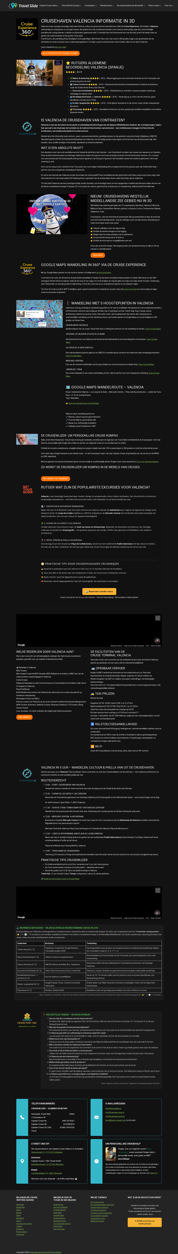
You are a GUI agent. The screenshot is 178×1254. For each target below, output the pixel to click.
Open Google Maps (153, 329)
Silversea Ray (58, 1205)
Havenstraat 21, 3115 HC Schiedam (47, 1152)
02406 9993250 (67, 1127)
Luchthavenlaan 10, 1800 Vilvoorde (46, 1173)
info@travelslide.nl (113, 1108)
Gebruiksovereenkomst (40, 1252)
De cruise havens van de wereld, (130, 5)
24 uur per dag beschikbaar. (147, 462)
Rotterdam (20, 1205)
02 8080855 (69, 1124)
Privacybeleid (55, 1252)
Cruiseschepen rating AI (99, 1207)
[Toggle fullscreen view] (157, 618)
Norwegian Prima (59, 1221)
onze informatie (130, 289)
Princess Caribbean (60, 1207)
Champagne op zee (98, 1218)
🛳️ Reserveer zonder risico (99, 591)
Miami (18, 1210)
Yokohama (20, 1234)
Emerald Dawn (58, 1215)
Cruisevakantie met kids (99, 1216)
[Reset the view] (157, 640)
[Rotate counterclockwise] (155, 640)
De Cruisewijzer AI (97, 1202)
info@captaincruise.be (115, 1116)
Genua (18, 1221)
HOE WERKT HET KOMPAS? (55, 478)
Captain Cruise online (48, 5)
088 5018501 (68, 1121)
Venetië (19, 1226)
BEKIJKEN (98, 255)
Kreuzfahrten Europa (70, 5)
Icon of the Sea (59, 1229)
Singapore (20, 1229)
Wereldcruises (106, 5)
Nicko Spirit (57, 1213)
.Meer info (154, 1173)
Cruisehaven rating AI (98, 1210)
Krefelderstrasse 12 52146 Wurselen (47, 1164)
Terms (147, 646)
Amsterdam (20, 1207)
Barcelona (20, 1218)
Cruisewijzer (90, 5)
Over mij (168, 5)
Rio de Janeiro (21, 1232)
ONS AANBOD (24, 717)
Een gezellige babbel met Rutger (102, 1205)
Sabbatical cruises (97, 1221)
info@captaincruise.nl (115, 1112)
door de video (60, 47)
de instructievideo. (103, 273)
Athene (19, 1213)
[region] (89, 630)
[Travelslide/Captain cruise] (23, 6)
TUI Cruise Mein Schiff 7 (62, 1224)
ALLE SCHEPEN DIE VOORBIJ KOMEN (60, 53)
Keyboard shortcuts (116, 646)
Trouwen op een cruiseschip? (101, 1213)
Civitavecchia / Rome (24, 1224)
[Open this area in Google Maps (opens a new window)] (21, 645)
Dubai (18, 1215)
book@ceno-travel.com (116, 1120)
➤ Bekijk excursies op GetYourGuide (145, 1222)
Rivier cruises (154, 5)
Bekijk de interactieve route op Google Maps (61, 879)
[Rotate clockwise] (159, 640)
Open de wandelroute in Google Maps (83, 403)
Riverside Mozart (59, 1210)
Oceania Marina (59, 1218)
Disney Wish (57, 1226)
